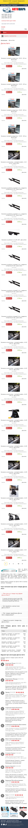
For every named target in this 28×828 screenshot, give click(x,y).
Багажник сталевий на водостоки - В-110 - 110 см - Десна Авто (14, 59)
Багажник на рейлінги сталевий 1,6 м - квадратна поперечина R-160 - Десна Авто (14, 317)
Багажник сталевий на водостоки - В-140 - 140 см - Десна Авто (14, 110)
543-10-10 (7, 17)
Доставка (3, 5)
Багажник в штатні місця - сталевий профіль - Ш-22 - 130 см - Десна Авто (14, 498)
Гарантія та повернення (9, 5)
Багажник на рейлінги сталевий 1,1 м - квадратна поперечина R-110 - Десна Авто (14, 214)
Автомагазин (4, 40)
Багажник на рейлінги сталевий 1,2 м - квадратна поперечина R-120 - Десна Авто (14, 188)
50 (18, 563)
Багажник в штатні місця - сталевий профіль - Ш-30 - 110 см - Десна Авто (14, 472)
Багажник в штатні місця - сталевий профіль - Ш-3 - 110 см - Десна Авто (14, 162)
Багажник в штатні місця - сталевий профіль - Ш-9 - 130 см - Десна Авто (14, 550)
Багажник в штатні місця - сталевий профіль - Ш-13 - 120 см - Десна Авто (14, 524)
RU (26, 5)
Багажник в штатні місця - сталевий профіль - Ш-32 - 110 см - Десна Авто (14, 369)
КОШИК (3, 27)
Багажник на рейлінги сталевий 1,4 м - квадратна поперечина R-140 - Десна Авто (14, 291)
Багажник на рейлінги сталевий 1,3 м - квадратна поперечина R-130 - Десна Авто (14, 265)
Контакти (15, 5)
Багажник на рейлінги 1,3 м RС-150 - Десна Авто (14, 239)
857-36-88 (7, 16)
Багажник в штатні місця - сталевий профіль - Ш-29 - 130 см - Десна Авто (14, 421)
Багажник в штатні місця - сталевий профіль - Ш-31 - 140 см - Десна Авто (14, 395)
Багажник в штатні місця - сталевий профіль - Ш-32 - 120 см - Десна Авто (14, 343)
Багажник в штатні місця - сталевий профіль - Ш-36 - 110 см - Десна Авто (14, 446)
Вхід (26, 29)
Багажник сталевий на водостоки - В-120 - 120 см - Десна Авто (14, 85)
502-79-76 (7, 14)
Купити (10, 66)
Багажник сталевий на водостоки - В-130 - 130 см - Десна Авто (14, 136)
